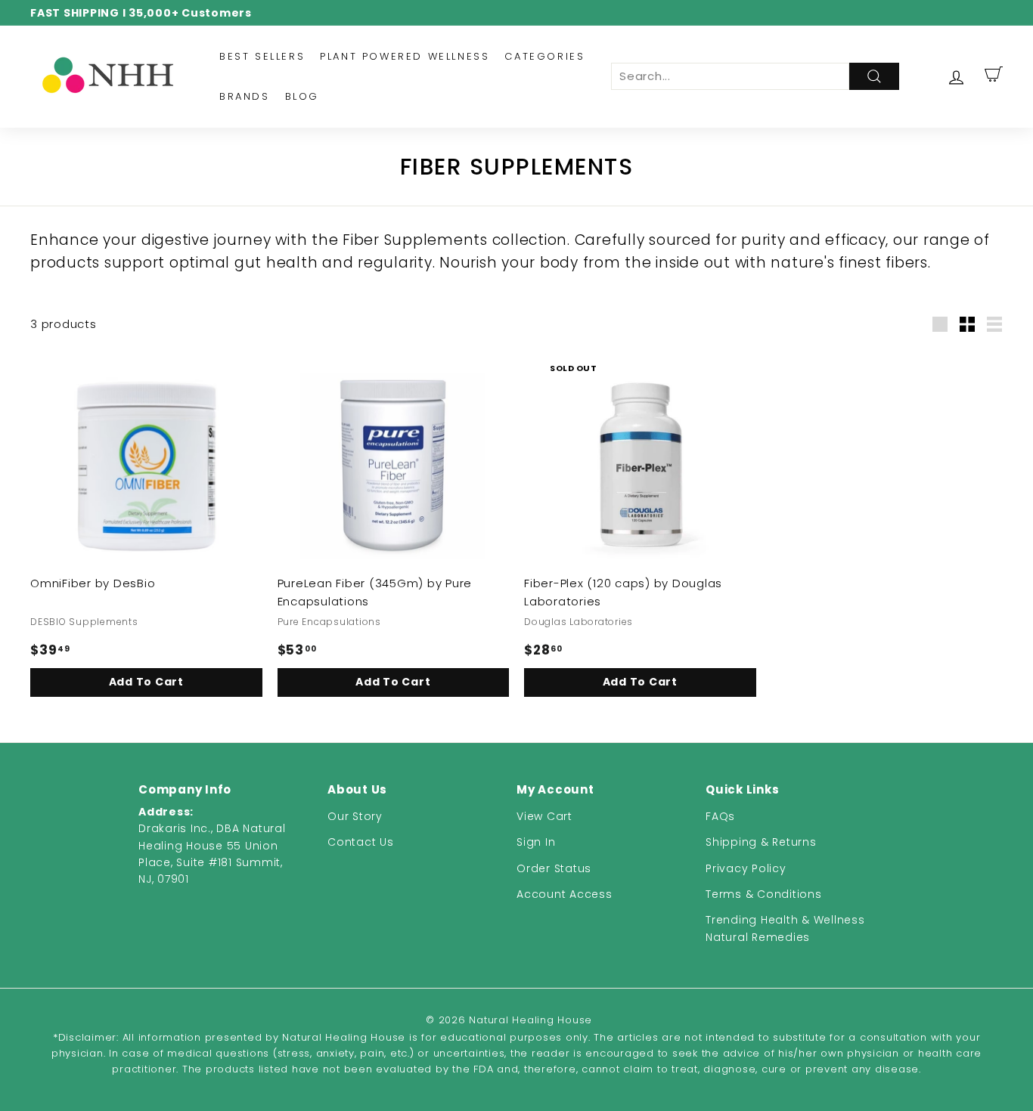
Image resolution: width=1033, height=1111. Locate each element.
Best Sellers (262, 56)
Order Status (553, 868)
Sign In (535, 841)
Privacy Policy (746, 868)
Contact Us (360, 841)
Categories (544, 56)
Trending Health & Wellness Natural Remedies (785, 928)
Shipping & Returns (761, 841)
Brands (244, 96)
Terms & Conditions (764, 894)
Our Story (355, 816)
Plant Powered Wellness (404, 56)
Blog (302, 96)
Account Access (564, 894)
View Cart (544, 816)
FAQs (720, 816)
